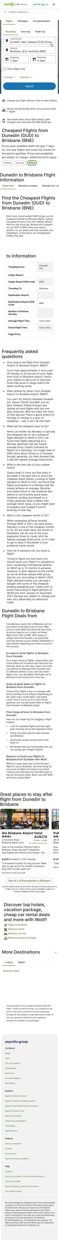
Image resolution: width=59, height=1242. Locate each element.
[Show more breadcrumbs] (5, 12)
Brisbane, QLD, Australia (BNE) (28, 51)
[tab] (9, 21)
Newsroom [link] (9, 1073)
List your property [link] (12, 1063)
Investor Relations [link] (13, 1078)
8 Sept (41, 60)
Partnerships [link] (10, 1068)
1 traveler (8, 77)
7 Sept (14, 60)
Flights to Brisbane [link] (18, 12)
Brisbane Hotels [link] (11, 970)
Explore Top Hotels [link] (13, 1116)
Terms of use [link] (10, 1153)
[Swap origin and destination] (51, 45)
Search (29, 86)
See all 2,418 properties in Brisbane (29, 880)
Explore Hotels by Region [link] (16, 1096)
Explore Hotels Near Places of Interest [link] (21, 1106)
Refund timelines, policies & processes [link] (22, 1186)
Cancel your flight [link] (13, 1181)
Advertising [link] (10, 1083)
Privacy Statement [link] (13, 1143)
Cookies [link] (8, 1148)
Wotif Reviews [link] (11, 1131)
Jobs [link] (7, 1058)
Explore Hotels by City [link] (14, 1111)
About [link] (7, 1053)
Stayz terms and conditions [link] (17, 1158)
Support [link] (8, 1171)
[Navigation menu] (54, 4)
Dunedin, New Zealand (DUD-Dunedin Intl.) (33, 41)
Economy (24, 77)
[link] (29, 925)
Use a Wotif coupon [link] (13, 1191)
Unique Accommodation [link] (15, 1121)
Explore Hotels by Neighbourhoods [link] (20, 1101)
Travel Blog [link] (10, 1126)
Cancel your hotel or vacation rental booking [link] (24, 1176)
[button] (29, 952)
